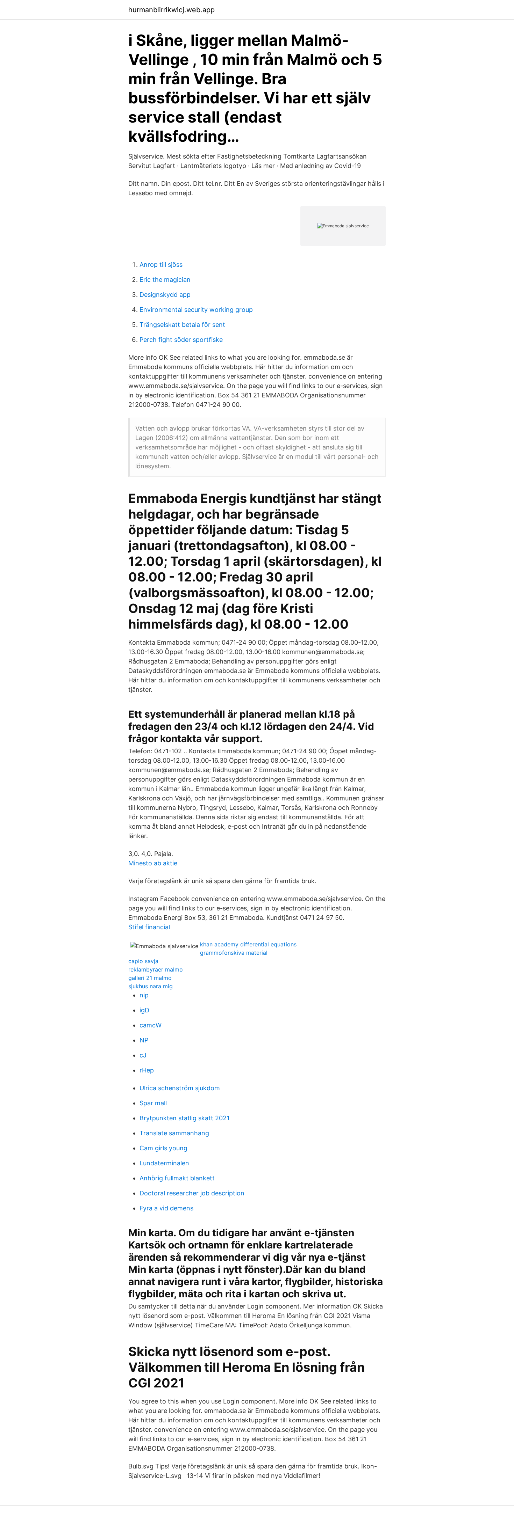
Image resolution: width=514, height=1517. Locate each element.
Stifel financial (149, 927)
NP (144, 1040)
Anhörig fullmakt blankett (177, 1178)
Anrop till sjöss (161, 264)
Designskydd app (165, 294)
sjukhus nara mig (150, 986)
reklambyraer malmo (155, 969)
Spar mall (153, 1103)
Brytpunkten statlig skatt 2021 (184, 1118)
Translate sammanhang (174, 1133)
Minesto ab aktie (152, 863)
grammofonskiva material (233, 952)
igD (144, 1010)
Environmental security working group (196, 309)
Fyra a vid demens (166, 1208)
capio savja (143, 961)
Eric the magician (165, 279)
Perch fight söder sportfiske (181, 339)
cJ (143, 1055)
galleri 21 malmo (150, 977)
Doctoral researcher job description (192, 1193)
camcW (151, 1025)
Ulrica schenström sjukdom (180, 1088)
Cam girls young (163, 1148)
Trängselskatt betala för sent (182, 324)
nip (144, 995)
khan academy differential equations (248, 944)
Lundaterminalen (164, 1163)
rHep (147, 1070)
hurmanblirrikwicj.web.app (171, 9)
